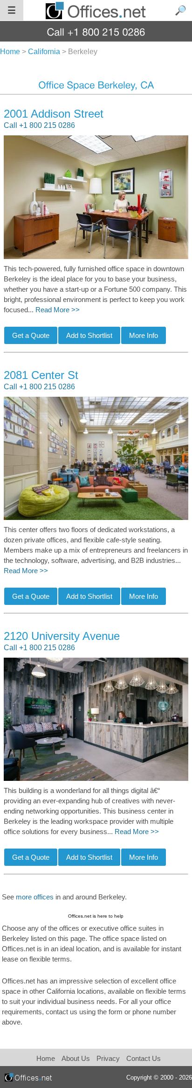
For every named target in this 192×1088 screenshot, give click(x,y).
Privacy (109, 1058)
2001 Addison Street (53, 113)
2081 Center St (41, 375)
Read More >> (57, 310)
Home (45, 1058)
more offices (35, 897)
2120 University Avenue (62, 636)
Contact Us (143, 1058)
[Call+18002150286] (96, 31)
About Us (76, 1058)
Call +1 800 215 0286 (39, 125)
